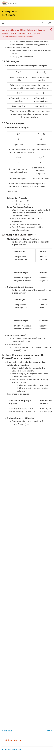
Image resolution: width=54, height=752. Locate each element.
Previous (8, 730)
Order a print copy (13, 740)
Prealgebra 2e (11, 11)
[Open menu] (3, 23)
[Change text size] (49, 22)
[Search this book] (43, 23)
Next (48, 730)
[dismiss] (51, 29)
